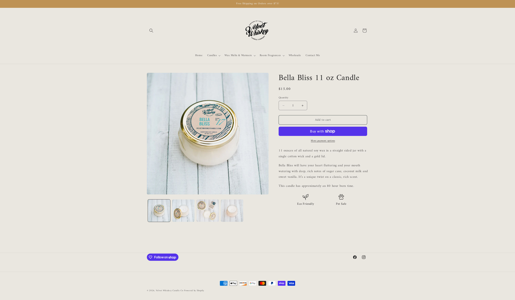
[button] (151, 30)
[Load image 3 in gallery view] (208, 210)
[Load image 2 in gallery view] (183, 210)
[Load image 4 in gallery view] (232, 210)
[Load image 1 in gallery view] (159, 210)
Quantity (283, 98)
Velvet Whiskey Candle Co (169, 291)
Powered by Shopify (194, 291)
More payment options (323, 141)
